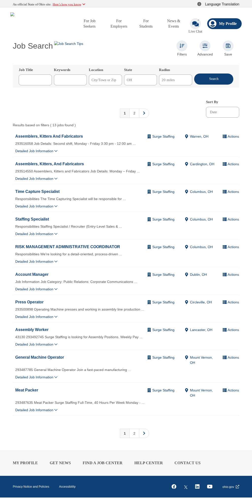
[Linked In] (197, 486)
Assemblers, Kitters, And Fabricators (49, 164)
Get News (60, 463)
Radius (164, 70)
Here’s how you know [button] (67, 4)
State (128, 70)
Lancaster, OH (201, 330)
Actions (233, 136)
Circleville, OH (201, 302)
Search (214, 79)
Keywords (62, 70)
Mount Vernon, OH (201, 360)
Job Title (26, 70)
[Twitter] (186, 486)
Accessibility (67, 486)
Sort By (212, 102)
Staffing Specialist (32, 219)
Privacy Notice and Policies (31, 486)
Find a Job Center (103, 463)
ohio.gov (228, 487)
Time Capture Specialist (37, 191)
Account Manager (31, 274)
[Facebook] (174, 486)
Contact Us (187, 463)
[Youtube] (210, 486)
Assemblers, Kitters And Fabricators (49, 136)
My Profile (25, 463)
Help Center (148, 463)
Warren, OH (199, 136)
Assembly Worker (31, 329)
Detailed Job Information (34, 151)
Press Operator (29, 302)
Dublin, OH (198, 275)
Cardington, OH (202, 164)
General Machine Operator (39, 357)
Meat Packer (26, 390)
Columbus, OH (201, 192)
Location (96, 70)
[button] (202, 4)
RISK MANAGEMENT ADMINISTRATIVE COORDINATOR (67, 246)
